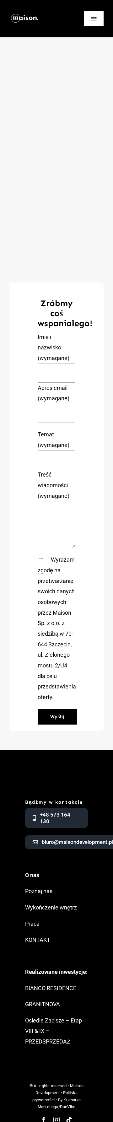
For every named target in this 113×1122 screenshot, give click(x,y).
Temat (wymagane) (53, 439)
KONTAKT (37, 939)
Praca (32, 923)
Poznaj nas (38, 891)
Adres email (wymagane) (53, 393)
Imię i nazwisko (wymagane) (53, 347)
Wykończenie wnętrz (51, 907)
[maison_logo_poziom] (24, 12)
